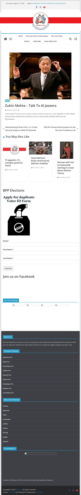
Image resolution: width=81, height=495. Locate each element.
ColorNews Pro (8, 393)
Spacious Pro (7, 357)
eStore (5, 428)
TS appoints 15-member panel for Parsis (14, 163)
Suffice (5, 424)
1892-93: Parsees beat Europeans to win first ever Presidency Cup (60, 128)
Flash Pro (6, 362)
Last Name (8, 258)
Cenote (5, 406)
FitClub (5, 433)
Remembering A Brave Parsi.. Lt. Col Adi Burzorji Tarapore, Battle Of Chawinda (21, 128)
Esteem (5, 441)
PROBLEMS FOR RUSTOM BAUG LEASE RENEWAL (49, 3)
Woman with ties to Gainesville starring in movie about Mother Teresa (65, 168)
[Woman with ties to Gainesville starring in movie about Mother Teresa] (66, 143)
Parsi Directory (50, 41)
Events (27, 41)
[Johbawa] (5, 38)
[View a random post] (75, 38)
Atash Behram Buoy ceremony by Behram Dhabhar (40, 161)
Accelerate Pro (8, 366)
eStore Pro (7, 379)
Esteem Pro (7, 375)
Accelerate (6, 419)
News (20, 36)
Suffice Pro (7, 371)
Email (6, 241)
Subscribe (37, 41)
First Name (8, 249)
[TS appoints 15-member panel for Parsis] (14, 143)
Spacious (6, 410)
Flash (5, 415)
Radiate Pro (7, 388)
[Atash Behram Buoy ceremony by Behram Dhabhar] (40, 143)
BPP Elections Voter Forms (37, 36)
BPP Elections (56, 36)
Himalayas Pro (8, 384)
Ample (5, 437)
